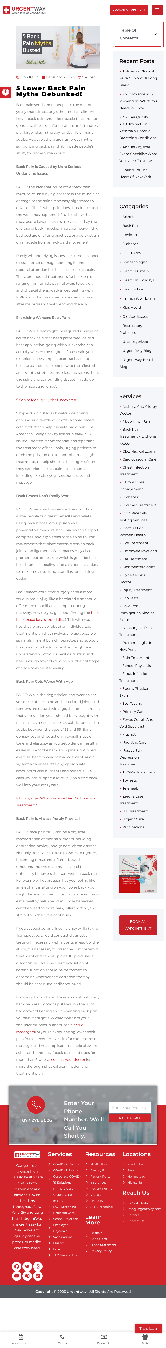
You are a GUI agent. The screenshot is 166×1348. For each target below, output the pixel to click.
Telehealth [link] (132, 788)
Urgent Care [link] (133, 819)
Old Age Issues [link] (135, 317)
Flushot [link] (129, 734)
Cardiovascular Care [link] (139, 459)
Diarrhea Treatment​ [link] (140, 505)
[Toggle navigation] (157, 10)
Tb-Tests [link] (130, 780)
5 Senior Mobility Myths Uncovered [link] (46, 400)
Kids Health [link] (132, 307)
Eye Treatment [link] (135, 543)
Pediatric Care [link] (135, 742)
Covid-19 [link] (130, 235)
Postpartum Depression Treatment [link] (131, 757)
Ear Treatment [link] (135, 559)
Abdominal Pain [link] (136, 421)
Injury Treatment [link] (137, 590)
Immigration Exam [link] (139, 298)
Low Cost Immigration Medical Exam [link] (137, 613)
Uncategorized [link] (135, 342)
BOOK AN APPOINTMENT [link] (138, 925)
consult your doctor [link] (68, 1060)
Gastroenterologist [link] (139, 567)
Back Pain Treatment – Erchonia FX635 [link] (138, 436)
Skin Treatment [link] (136, 658)
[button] (155, 34)
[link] (5, 92)
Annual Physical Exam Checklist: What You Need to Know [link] (138, 154)
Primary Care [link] (134, 711)
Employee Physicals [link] (140, 551)
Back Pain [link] (131, 226)
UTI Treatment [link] (135, 811)
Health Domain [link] (136, 271)
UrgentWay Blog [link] (137, 351)
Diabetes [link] (130, 244)
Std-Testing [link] (132, 703)
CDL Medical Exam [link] (139, 451)
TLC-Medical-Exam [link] (139, 772)
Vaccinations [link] (133, 827)
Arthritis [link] (129, 217)
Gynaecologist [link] (135, 262)
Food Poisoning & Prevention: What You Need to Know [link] (138, 101)
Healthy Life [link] (133, 289)
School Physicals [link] (137, 666)
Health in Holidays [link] (138, 280)
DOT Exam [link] (132, 253)
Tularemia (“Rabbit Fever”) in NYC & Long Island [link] (138, 78)
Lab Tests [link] (131, 598)
